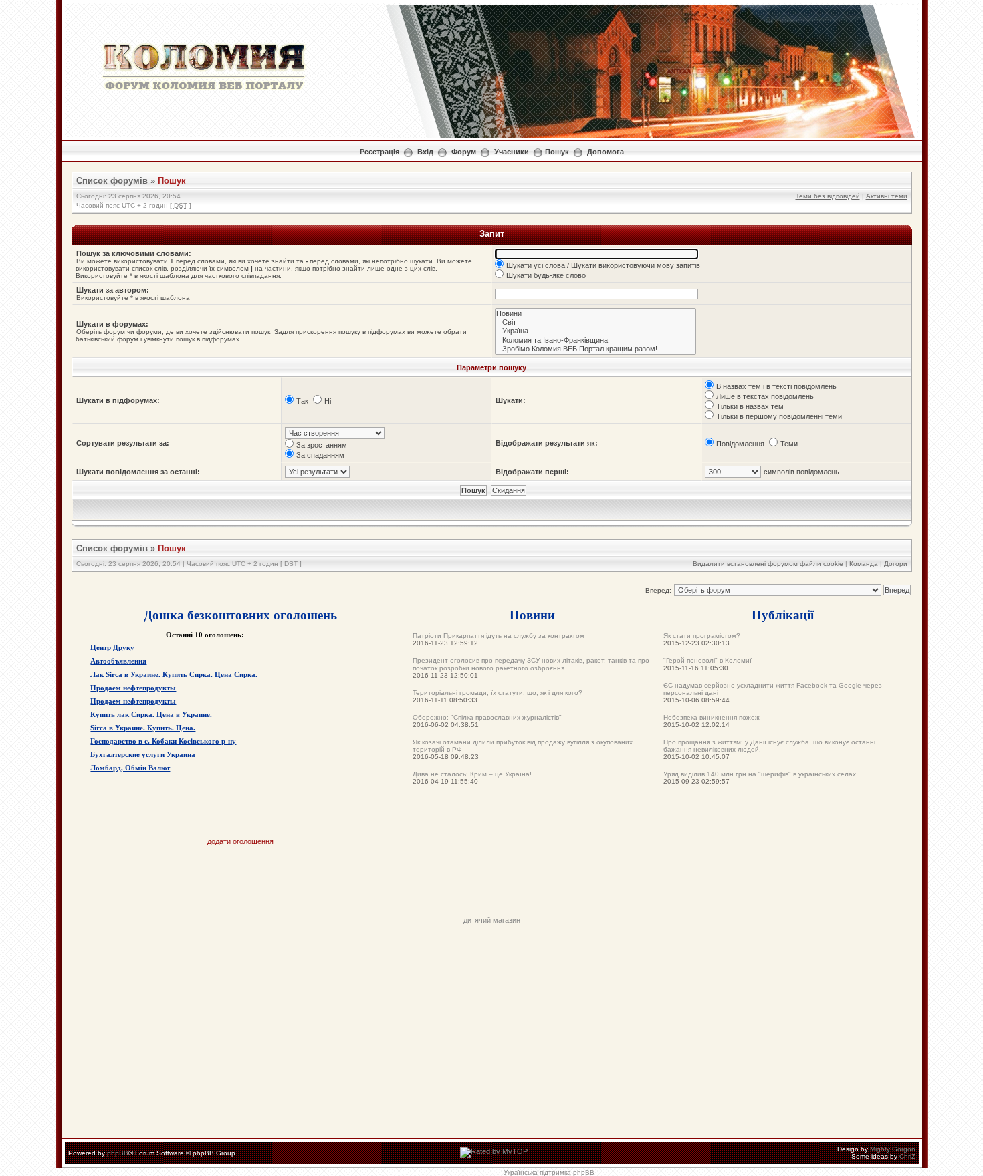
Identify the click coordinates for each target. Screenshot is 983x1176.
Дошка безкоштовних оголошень (240, 614)
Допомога (605, 152)
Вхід (425, 152)
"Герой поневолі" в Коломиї (707, 660)
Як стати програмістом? (701, 635)
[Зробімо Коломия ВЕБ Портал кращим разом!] (595, 349)
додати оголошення (240, 841)
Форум (463, 152)
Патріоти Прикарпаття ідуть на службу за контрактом (498, 635)
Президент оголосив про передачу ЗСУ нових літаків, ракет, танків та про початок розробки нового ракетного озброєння (531, 664)
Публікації (783, 614)
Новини (532, 614)
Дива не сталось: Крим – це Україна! (472, 774)
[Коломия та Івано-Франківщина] (595, 340)
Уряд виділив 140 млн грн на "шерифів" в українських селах (759, 774)
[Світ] (595, 322)
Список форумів (112, 181)
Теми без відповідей (828, 196)
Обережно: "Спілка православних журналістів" (487, 717)
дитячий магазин (491, 920)
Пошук (557, 152)
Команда (863, 563)
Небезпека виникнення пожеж (711, 717)
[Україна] (595, 331)
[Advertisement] (491, 886)
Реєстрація (379, 152)
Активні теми (886, 196)
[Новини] (595, 313)
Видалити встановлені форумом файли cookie (768, 563)
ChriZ (907, 1156)
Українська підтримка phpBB (549, 1172)
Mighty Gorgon (892, 1149)
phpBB (117, 1153)
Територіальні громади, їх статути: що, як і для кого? (497, 692)
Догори (895, 563)
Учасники (511, 152)
